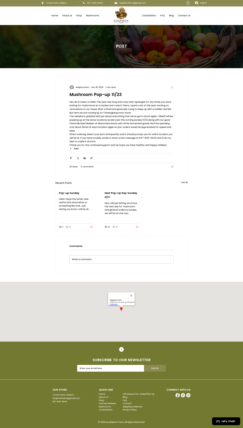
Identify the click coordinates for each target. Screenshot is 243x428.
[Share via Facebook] (70, 158)
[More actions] (172, 87)
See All (184, 182)
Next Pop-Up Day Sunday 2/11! (121, 195)
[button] (188, 3)
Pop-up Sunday (69, 193)
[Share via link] (91, 158)
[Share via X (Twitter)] (77, 158)
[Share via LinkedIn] (84, 158)
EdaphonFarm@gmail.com (133, 3)
